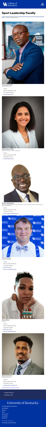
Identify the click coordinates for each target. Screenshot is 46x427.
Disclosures (4, 417)
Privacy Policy (5, 414)
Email (3, 412)
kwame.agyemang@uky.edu (10, 213)
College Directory (9, 392)
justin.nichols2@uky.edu (9, 269)
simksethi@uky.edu (8, 158)
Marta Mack (5, 320)
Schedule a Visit (8, 395)
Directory (4, 410)
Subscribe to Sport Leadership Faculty (10, 387)
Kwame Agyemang (8, 203)
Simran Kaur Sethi (8, 149)
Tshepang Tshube (7, 85)
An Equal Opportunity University (9, 406)
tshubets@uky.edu (8, 94)
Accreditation (5, 408)
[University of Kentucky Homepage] (23, 403)
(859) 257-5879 (7, 329)
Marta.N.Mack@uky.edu (9, 331)
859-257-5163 (7, 267)
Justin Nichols (6, 258)
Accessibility (5, 415)
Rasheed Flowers (7, 376)
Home (3, 17)
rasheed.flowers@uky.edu (10, 385)
